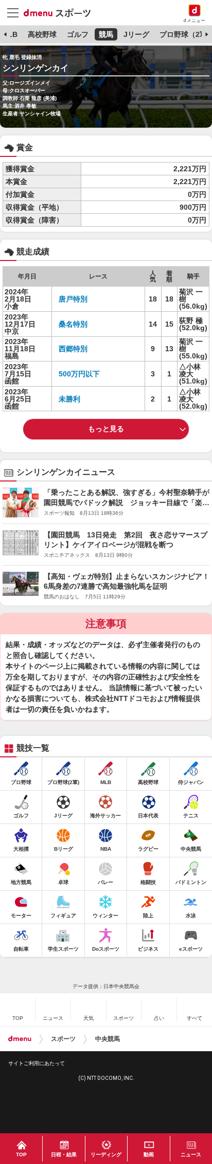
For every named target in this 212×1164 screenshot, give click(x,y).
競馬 (106, 34)
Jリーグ (136, 34)
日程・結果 (64, 1154)
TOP (21, 1154)
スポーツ (63, 1038)
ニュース (191, 1154)
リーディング (106, 1154)
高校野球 (42, 34)
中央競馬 (107, 1038)
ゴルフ (78, 34)
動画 (149, 1154)
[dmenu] (20, 1039)
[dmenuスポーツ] (61, 12)
